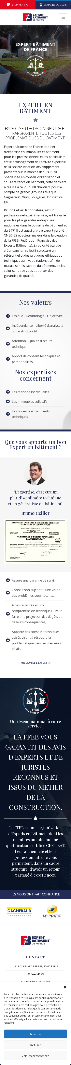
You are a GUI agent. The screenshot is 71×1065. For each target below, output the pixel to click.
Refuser (35, 1045)
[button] (65, 987)
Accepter (35, 1034)
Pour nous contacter (35, 981)
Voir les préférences (35, 1056)
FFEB (31, 736)
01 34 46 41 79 (35, 974)
